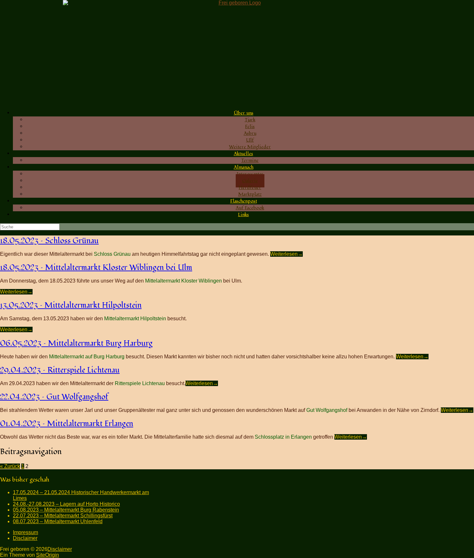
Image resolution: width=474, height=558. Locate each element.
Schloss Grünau (112, 254)
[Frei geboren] (237, 52)
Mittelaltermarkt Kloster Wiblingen (183, 281)
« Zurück (10, 466)
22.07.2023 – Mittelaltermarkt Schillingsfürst (63, 515)
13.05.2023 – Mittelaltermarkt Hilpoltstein (71, 305)
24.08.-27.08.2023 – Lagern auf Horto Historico (66, 504)
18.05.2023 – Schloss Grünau (49, 240)
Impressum (25, 532)
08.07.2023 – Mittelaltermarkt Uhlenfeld (58, 521)
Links (243, 214)
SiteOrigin (47, 555)
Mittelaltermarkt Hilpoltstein (135, 318)
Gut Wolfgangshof (326, 410)
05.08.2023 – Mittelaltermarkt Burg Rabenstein (66, 510)
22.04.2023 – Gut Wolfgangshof (54, 397)
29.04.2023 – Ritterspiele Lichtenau (60, 370)
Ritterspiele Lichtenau (140, 383)
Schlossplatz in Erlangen (283, 437)
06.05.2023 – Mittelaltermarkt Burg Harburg (76, 343)
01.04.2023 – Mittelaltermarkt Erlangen (66, 423)
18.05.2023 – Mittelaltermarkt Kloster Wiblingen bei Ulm (96, 267)
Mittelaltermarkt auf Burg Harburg (86, 356)
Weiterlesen (286, 254)
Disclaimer (25, 538)
